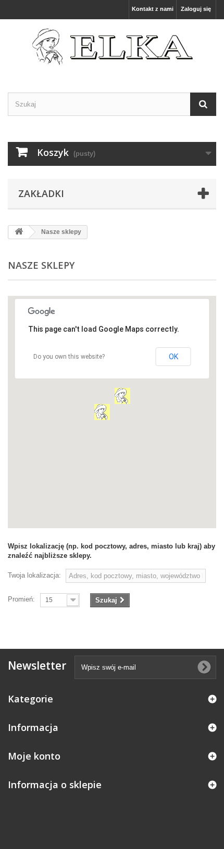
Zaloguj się (196, 9)
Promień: (21, 599)
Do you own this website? (69, 356)
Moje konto (34, 756)
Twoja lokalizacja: (34, 575)
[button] (102, 412)
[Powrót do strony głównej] (19, 232)
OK (173, 356)
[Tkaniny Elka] (112, 47)
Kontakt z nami (152, 9)
